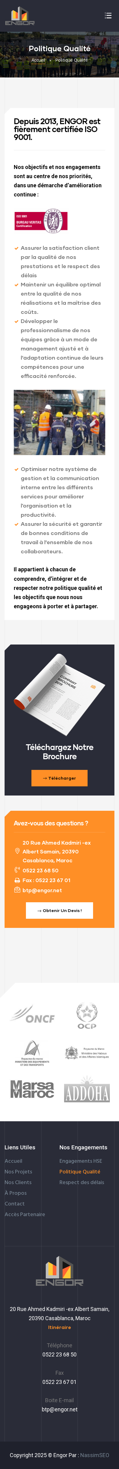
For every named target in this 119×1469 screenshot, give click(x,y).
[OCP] (87, 1015)
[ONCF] (32, 1015)
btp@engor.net (60, 1409)
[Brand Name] (32, 1052)
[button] (59, 778)
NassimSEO (94, 1455)
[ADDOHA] (87, 1089)
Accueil (38, 60)
